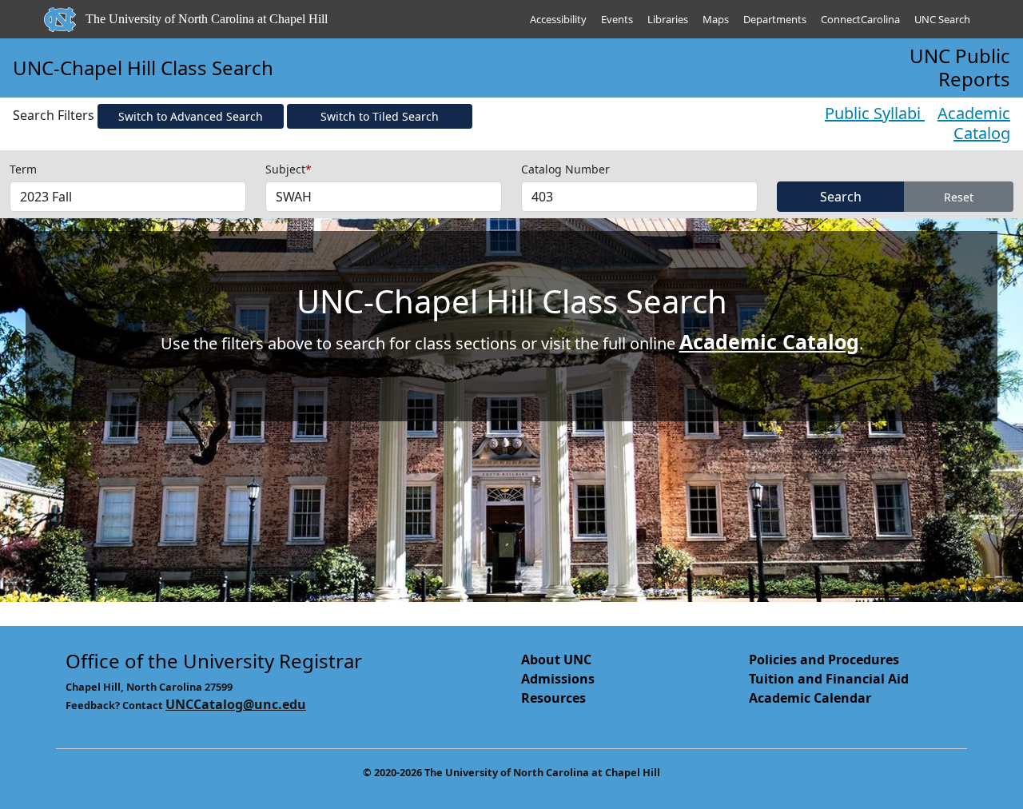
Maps (716, 19)
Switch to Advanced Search (190, 116)
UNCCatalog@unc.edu (235, 704)
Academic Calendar (810, 698)
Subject (288, 169)
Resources (553, 698)
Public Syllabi (875, 113)
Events (617, 19)
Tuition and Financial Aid (829, 678)
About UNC (556, 659)
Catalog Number (565, 169)
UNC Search (942, 19)
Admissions (558, 678)
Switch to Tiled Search (379, 116)
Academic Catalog (973, 123)
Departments (774, 19)
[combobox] (128, 196)
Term (23, 169)
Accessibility (558, 19)
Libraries (667, 19)
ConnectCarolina (860, 19)
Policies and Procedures (824, 659)
